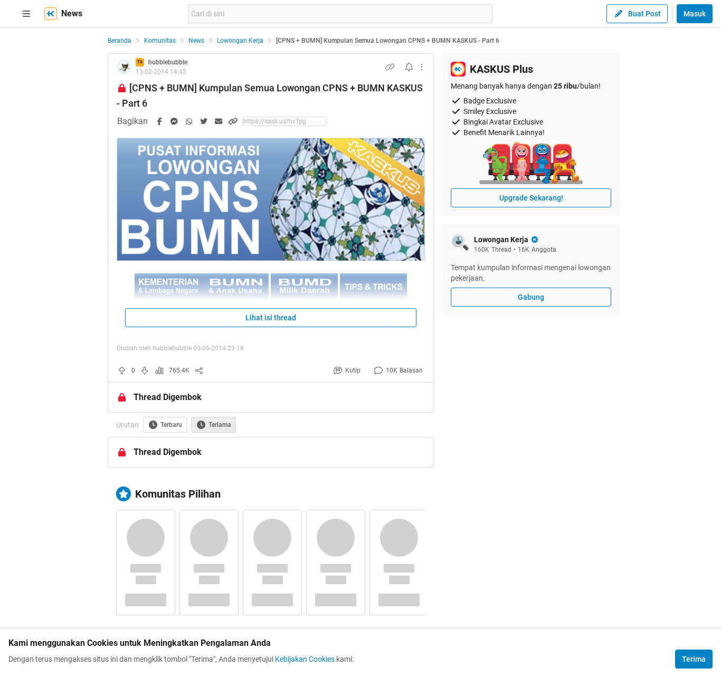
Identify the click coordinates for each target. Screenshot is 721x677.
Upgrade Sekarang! (531, 198)
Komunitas (160, 40)
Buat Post (644, 13)
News (196, 40)
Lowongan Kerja (240, 40)
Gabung (531, 297)
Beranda (119, 40)
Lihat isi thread (270, 317)
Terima (694, 659)
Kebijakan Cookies (305, 659)
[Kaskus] (50, 13)
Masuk (695, 13)
